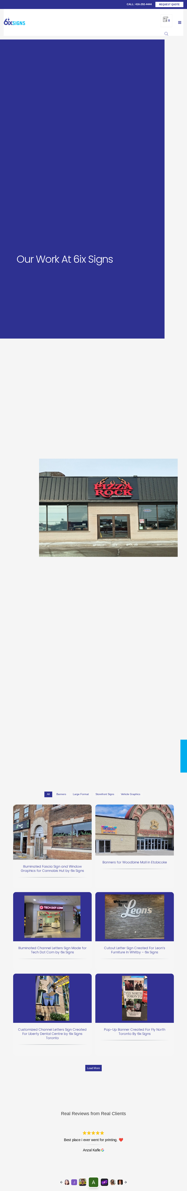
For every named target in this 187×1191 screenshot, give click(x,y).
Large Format (81, 794)
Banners (61, 794)
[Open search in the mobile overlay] (166, 34)
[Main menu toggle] (179, 22)
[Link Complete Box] (52, 846)
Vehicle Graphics (130, 794)
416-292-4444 (143, 4)
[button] (169, 4)
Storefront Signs (105, 794)
